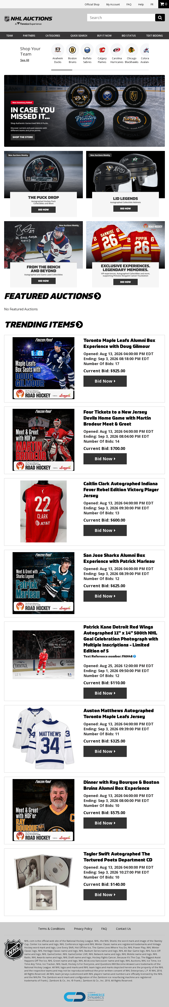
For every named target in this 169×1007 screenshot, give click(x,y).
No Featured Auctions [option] (21, 309)
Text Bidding (154, 35)
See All (24, 60)
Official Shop (92, 4)
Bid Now (103, 381)
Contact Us (123, 929)
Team (9, 35)
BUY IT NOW (104, 35)
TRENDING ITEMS (40, 324)
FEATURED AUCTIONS (49, 296)
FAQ (129, 4)
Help (141, 4)
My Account (113, 4)
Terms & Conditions (51, 929)
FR (152, 4)
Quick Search (78, 35)
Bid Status (129, 35)
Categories (53, 35)
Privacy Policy (83, 929)
